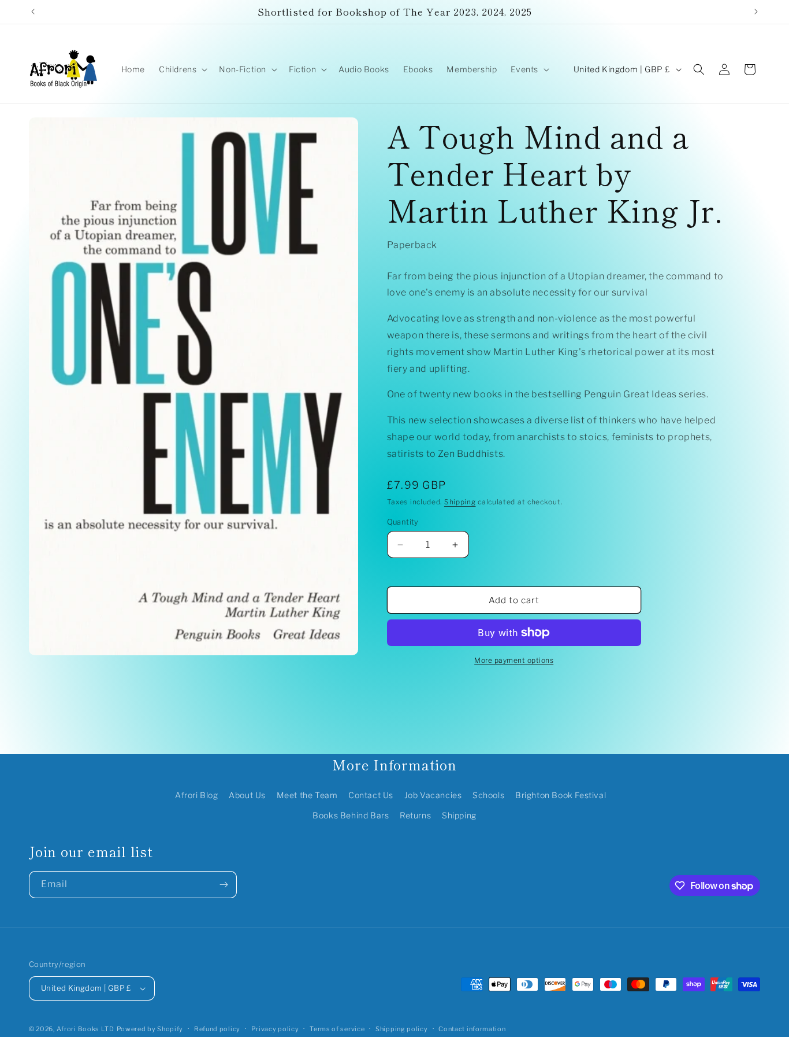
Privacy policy (275, 1029)
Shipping (460, 501)
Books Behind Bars (350, 815)
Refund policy (217, 1029)
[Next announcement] (756, 12)
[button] (182, 69)
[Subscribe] (223, 884)
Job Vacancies (433, 795)
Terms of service (337, 1029)
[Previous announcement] (33, 12)
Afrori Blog (196, 795)
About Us (247, 795)
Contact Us (370, 795)
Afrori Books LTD (85, 1029)
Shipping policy (401, 1029)
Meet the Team (307, 795)
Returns (415, 815)
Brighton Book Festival (560, 795)
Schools (488, 795)
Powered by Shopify (150, 1029)
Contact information (471, 1029)
